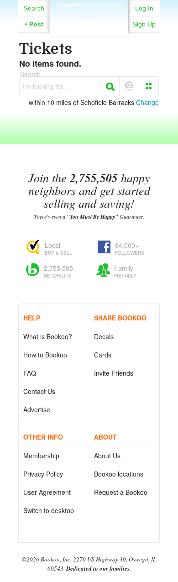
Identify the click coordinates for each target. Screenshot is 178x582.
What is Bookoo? (47, 336)
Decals (104, 336)
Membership (41, 455)
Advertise (36, 409)
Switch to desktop (48, 510)
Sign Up (144, 24)
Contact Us (39, 391)
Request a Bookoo (120, 492)
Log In (144, 8)
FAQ (29, 373)
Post (33, 24)
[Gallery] (148, 86)
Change (147, 102)
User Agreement (47, 492)
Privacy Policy (43, 473)
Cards (102, 354)
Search (34, 8)
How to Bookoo (45, 354)
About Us (107, 455)
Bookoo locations (118, 473)
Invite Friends (113, 373)
